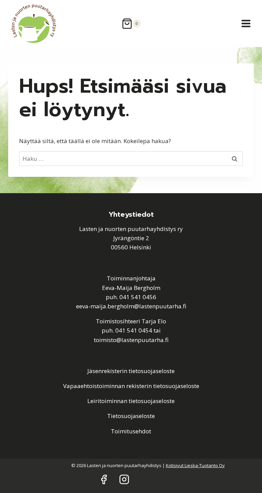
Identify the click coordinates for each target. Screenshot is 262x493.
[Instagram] (124, 479)
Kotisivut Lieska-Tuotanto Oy (195, 465)
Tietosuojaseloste (131, 416)
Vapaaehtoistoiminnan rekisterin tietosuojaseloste (131, 386)
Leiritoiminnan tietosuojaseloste (131, 401)
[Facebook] (103, 479)
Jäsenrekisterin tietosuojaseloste (131, 371)
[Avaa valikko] (246, 23)
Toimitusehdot (131, 431)
